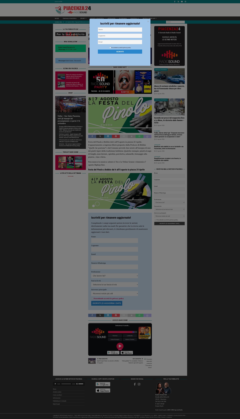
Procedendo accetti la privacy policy (121, 47)
